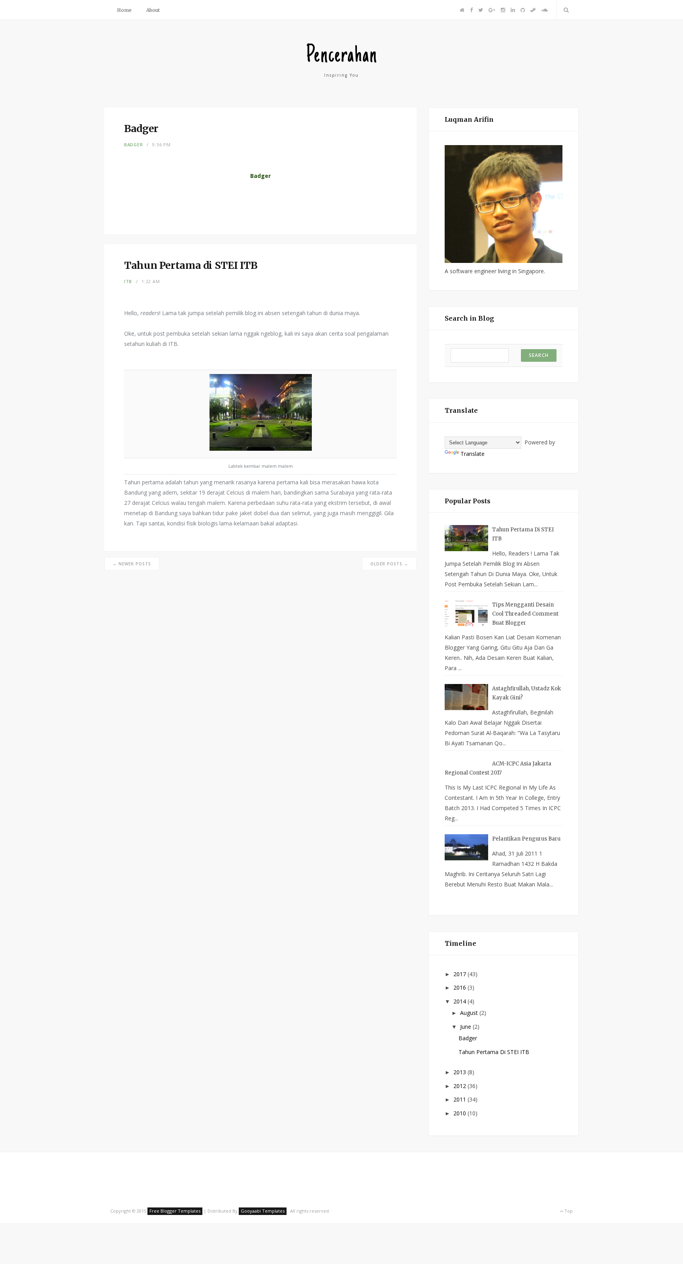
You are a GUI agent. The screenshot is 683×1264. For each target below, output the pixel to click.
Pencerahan (341, 56)
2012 (460, 1086)
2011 (460, 1099)
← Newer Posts (132, 564)
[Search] (565, 10)
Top (568, 1211)
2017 (460, 974)
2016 (460, 987)
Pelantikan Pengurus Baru (526, 838)
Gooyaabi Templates (263, 1211)
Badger (467, 1038)
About (153, 10)
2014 (460, 1001)
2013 (460, 1072)
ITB (128, 281)
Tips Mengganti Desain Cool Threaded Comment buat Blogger (525, 613)
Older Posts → (389, 564)
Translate (472, 453)
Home (124, 10)
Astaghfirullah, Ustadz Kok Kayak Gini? (526, 693)
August (469, 1012)
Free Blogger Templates (174, 1211)
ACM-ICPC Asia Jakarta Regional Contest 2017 (498, 768)
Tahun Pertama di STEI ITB (523, 534)
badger (133, 144)
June (466, 1026)
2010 (460, 1113)
